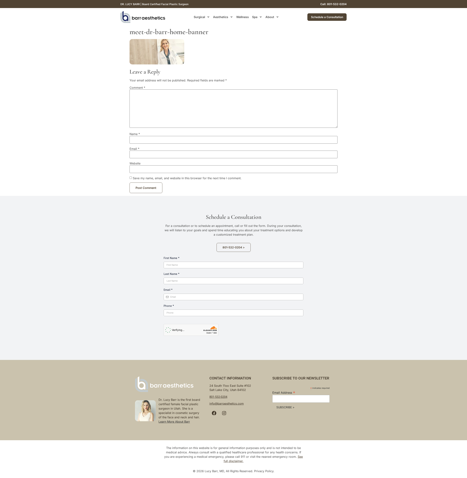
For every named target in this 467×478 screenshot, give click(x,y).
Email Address (283, 392)
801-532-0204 (218, 397)
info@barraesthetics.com (226, 403)
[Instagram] (224, 413)
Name (135, 134)
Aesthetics (220, 17)
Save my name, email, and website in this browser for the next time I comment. (187, 178)
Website (135, 163)
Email (134, 148)
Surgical (199, 17)
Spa (254, 17)
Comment (137, 87)
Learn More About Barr (174, 421)
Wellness (242, 17)
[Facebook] (214, 413)
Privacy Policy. (264, 471)
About (269, 17)
